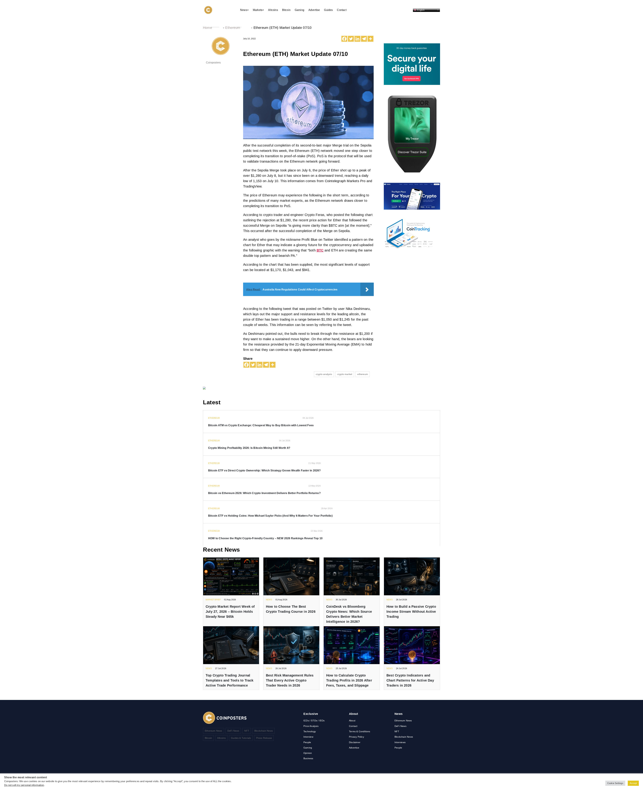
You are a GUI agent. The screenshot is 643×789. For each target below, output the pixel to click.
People (307, 742)
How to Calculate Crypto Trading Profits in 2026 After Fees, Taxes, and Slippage (349, 680)
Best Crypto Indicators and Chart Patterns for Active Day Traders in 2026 (410, 680)
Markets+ (258, 10)
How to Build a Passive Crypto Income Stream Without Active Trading (411, 611)
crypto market (344, 374)
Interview (308, 736)
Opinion (307, 753)
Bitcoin (286, 10)
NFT (246, 730)
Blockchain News (263, 730)
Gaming (299, 10)
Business (308, 758)
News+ (244, 10)
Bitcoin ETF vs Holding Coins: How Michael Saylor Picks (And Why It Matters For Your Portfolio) (270, 515)
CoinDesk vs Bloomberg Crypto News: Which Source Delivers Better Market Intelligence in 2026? (349, 614)
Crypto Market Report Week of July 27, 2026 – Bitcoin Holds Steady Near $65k (230, 611)
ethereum (362, 374)
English (420, 10)
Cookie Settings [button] (615, 783)
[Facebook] (344, 39)
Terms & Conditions (359, 731)
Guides (328, 10)
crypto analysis (324, 374)
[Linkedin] (357, 39)
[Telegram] (364, 39)
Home (207, 27)
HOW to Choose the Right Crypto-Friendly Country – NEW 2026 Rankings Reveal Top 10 (265, 538)
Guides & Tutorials (241, 738)
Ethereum (232, 27)
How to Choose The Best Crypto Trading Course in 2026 (290, 609)
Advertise (314, 10)
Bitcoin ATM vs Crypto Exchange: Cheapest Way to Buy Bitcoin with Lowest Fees (261, 425)
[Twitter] (351, 39)
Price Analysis (310, 726)
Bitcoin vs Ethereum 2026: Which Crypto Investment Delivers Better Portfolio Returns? (264, 493)
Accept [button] (633, 783)
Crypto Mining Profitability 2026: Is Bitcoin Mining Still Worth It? (249, 447)
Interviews (400, 742)
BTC (320, 250)
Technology (309, 731)
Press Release (264, 738)
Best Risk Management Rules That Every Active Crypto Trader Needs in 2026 (289, 680)
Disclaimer (354, 742)
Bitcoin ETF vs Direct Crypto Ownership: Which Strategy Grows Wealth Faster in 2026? (264, 470)
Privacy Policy (356, 736)
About (352, 720)
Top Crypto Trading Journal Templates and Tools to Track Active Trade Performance (230, 680)
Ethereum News (213, 730)
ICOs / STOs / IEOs (314, 720)
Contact (341, 10)
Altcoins (273, 10)
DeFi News (233, 730)
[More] (370, 39)
